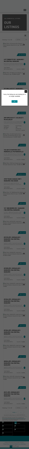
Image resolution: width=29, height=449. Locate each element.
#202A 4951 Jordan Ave (12, 363)
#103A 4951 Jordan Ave (12, 301)
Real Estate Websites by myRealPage (18, 444)
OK (14, 101)
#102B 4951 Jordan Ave (12, 270)
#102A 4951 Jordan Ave (12, 332)
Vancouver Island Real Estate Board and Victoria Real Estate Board (14, 418)
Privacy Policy (6, 444)
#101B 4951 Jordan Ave (12, 239)
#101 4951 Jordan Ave (12, 394)
